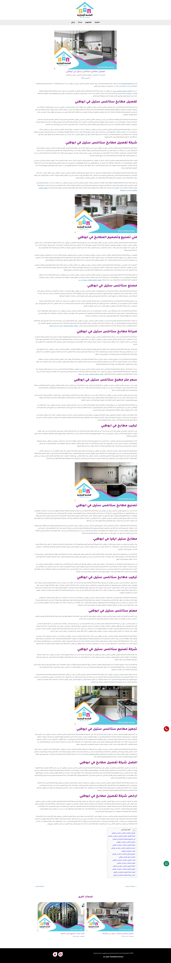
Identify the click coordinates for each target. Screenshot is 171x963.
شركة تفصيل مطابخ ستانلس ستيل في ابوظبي (121, 836)
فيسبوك (50, 824)
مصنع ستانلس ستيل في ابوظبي (125, 842)
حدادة (80, 22)
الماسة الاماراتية (126, 84)
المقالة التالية (39, 886)
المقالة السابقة (131, 886)
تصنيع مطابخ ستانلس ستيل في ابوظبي (123, 854)
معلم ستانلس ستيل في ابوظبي (126, 863)
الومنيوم (88, 22)
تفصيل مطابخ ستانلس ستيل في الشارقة (118, 934)
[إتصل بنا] (166, 728)
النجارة (97, 22)
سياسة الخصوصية (116, 957)
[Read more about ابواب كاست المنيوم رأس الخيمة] (61, 917)
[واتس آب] (166, 863)
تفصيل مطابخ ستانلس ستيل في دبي (90, 280)
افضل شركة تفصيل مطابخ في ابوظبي (124, 872)
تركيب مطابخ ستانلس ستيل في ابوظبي (123, 860)
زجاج (73, 22)
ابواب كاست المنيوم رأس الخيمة (72, 934)
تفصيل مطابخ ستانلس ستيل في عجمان (90, 374)
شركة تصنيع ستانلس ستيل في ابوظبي (124, 866)
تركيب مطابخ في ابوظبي (128, 851)
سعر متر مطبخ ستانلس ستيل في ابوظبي (123, 848)
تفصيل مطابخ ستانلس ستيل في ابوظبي (123, 833)
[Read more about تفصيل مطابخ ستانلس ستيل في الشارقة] (110, 917)
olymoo (96, 953)
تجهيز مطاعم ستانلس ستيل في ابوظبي (123, 869)
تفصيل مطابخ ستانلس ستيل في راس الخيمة (63, 326)
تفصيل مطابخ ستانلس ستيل (121, 91)
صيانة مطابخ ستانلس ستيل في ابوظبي (123, 845)
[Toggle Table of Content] (133, 830)
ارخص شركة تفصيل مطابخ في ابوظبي (124, 875)
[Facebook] (60, 954)
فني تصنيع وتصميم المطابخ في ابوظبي (124, 839)
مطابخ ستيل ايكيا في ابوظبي (127, 857)
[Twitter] (55, 954)
